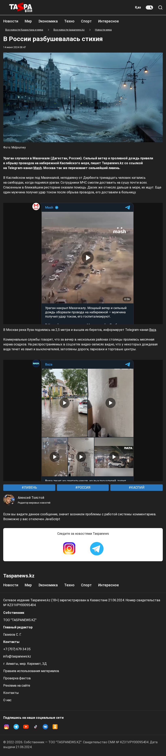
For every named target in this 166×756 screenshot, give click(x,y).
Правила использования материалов (31, 671)
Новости (10, 21)
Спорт (86, 21)
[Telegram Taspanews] (97, 548)
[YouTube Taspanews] (26, 726)
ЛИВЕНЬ (30, 487)
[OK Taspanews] (55, 726)
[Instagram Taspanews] (69, 548)
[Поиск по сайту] (160, 7)
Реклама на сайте (16, 685)
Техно (69, 21)
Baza (152, 330)
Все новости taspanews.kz (69, 29)
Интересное (108, 21)
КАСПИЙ (137, 487)
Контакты (11, 693)
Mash (37, 168)
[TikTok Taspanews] (35, 726)
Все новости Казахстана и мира (24, 29)
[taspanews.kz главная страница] (20, 7)
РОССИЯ (83, 487)
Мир (28, 21)
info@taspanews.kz (17, 656)
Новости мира (103, 29)
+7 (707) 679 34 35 (17, 649)
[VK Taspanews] (45, 726)
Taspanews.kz (18, 576)
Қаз (138, 7)
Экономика (48, 21)
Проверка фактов (17, 678)
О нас (7, 700)
